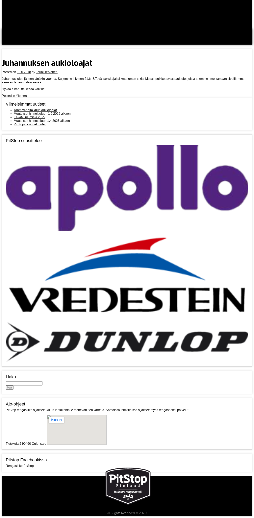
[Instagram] (211, 492)
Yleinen (21, 95)
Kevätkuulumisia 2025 (29, 117)
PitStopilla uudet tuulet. (30, 124)
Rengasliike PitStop (20, 465)
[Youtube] (235, 492)
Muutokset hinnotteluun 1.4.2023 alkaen (42, 120)
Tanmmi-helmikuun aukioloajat (35, 110)
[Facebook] (187, 492)
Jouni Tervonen (47, 72)
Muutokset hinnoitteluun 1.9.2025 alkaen (42, 113)
